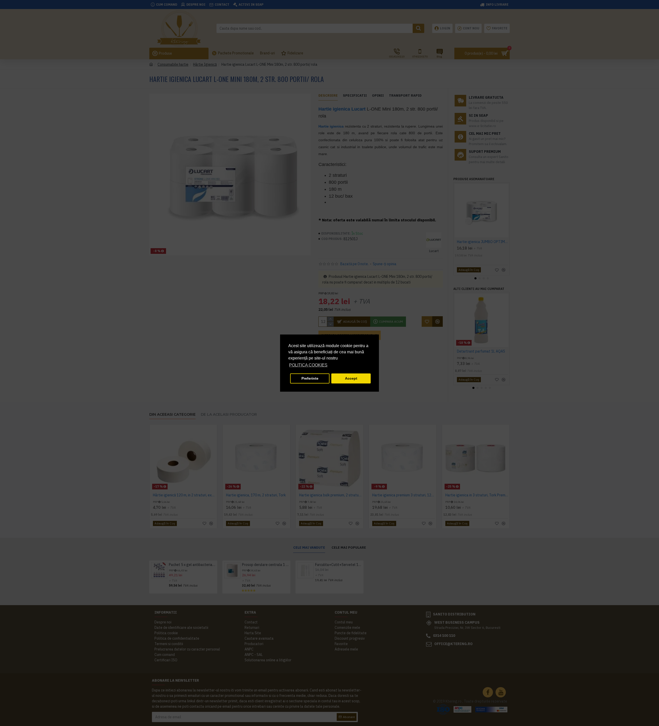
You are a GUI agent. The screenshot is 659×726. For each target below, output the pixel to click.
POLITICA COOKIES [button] (308, 365)
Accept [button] (351, 378)
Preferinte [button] (309, 378)
